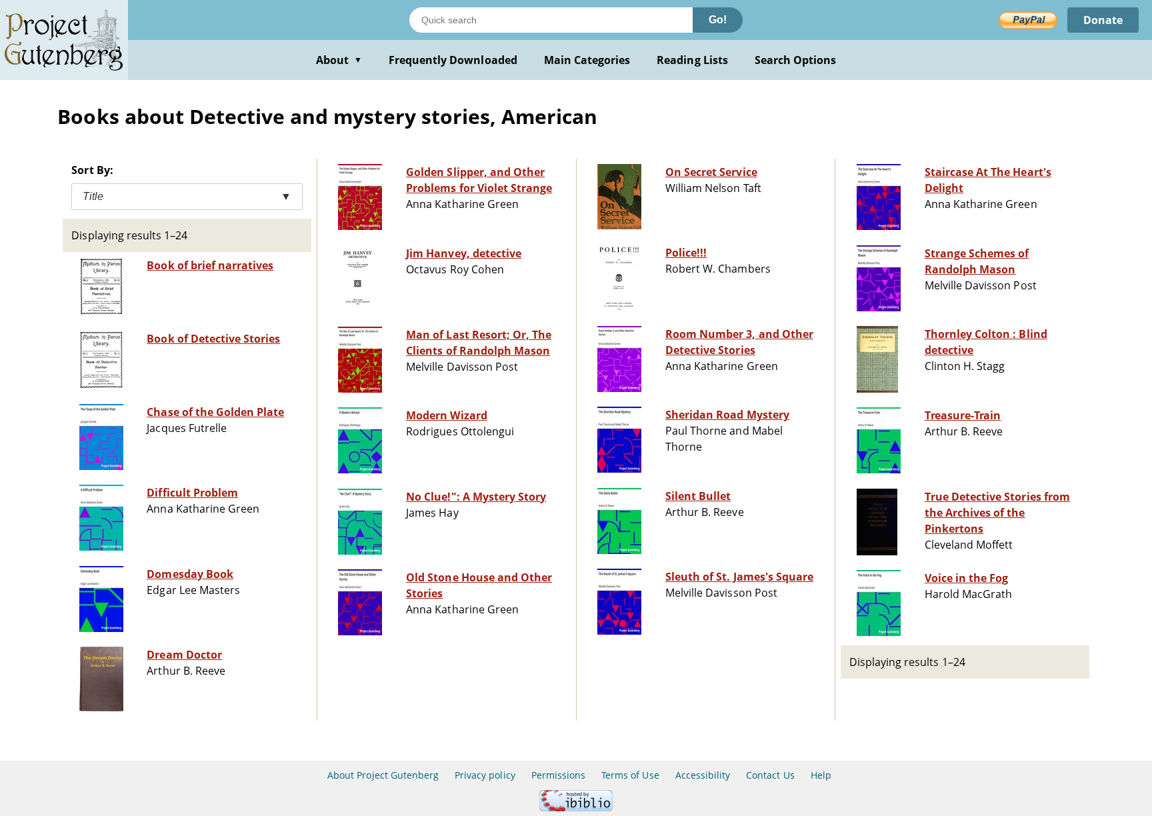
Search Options (796, 60)
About (339, 60)
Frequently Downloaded (453, 60)
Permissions (558, 775)
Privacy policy (485, 775)
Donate (1103, 20)
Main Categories (587, 60)
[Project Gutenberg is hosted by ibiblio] (576, 807)
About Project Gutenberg (383, 775)
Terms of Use (630, 775)
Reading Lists (692, 60)
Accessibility (703, 775)
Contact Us (770, 775)
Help (821, 775)
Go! (718, 19)
